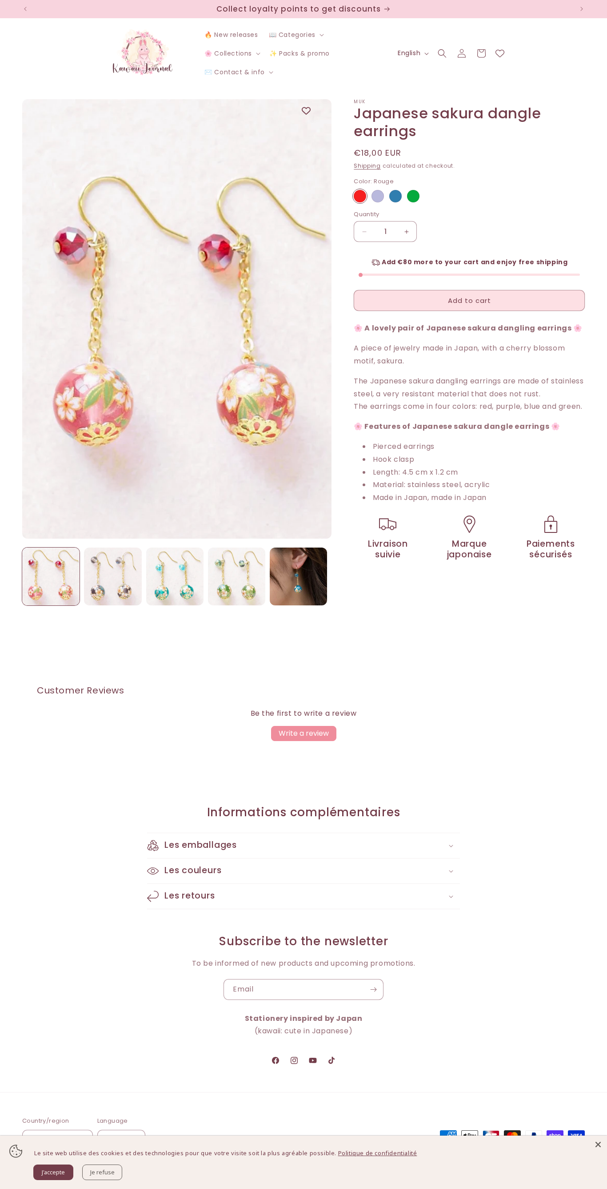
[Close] (598, 1144)
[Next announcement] (581, 8)
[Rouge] (360, 196)
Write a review (304, 733)
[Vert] (413, 196)
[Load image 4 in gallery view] (236, 576)
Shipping (367, 165)
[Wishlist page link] (499, 53)
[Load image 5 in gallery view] (298, 576)
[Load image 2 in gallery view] (112, 576)
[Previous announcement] (25, 8)
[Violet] (377, 196)
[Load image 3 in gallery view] (175, 576)
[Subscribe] (373, 989)
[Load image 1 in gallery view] (51, 576)
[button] (295, 34)
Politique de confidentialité (377, 1153)
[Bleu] (395, 196)
